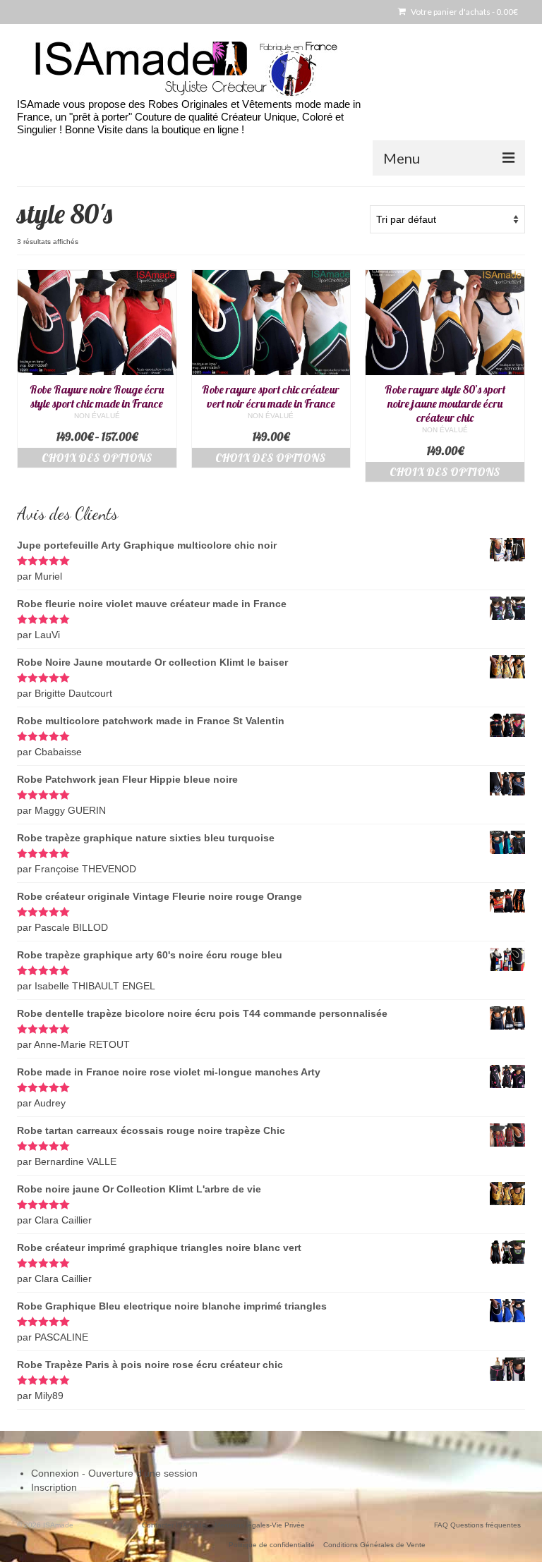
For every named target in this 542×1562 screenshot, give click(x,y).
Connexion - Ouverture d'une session (114, 1473)
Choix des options (97, 458)
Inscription (54, 1487)
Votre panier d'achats (463, 11)
